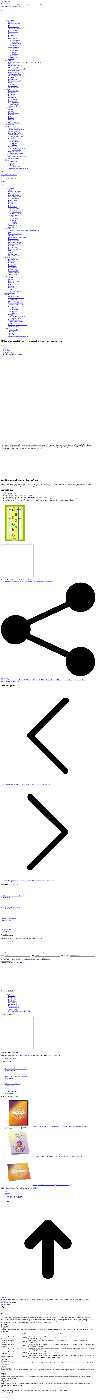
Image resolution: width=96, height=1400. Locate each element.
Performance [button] (4, 1366)
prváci (28, 581)
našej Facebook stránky (20, 1055)
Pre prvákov (11, 580)
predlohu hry (37, 484)
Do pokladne (13, 175)
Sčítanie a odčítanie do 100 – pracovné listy (17, 1076)
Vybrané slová (12, 1009)
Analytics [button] (3, 1373)
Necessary (6, 1326)
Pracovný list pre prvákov (8, 918)
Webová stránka (65, 955)
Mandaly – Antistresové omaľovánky (15, 1069)
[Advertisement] (48, 369)
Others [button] (3, 1387)
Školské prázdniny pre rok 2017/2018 (19, 1011)
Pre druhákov (12, 997)
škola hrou (36, 581)
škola (31, 581)
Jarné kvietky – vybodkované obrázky (12, 896)
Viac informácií (5, 1302)
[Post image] (6, 894)
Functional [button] (4, 1359)
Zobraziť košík (5, 175)
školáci (42, 581)
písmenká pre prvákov (20, 581)
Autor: (19, 580)
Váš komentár (5, 952)
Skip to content (5, 1)
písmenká (11, 581)
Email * (33, 955)
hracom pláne (30, 497)
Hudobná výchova (13, 1004)
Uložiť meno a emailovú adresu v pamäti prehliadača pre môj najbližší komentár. (26, 959)
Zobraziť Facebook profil (8, 1058)
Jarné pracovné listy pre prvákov (10, 907)
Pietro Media (34, 1188)
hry (7, 581)
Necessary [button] (4, 1324)
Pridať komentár (35, 580)
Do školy (7, 994)
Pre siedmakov (12, 1002)
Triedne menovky (13, 1007)
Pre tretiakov (12, 999)
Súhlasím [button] (13, 1302)
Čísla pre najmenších (10, 1091)
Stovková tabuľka (6, 929)
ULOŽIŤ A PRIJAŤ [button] (7, 1392)
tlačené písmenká (49, 581)
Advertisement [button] (5, 1380)
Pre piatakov (12, 1001)
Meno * (3, 955)
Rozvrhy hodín (12, 1006)
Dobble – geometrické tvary (12, 1084)
